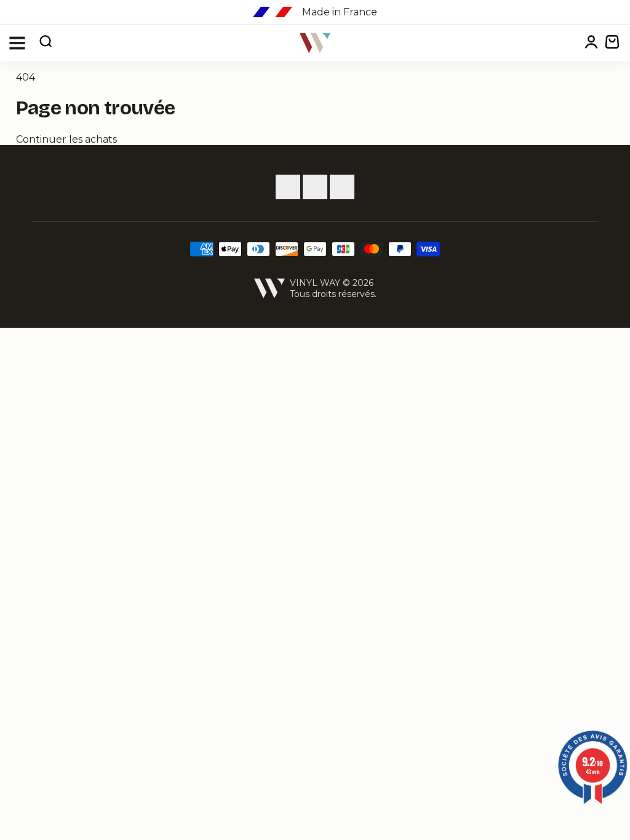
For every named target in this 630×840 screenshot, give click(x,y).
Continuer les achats (66, 139)
